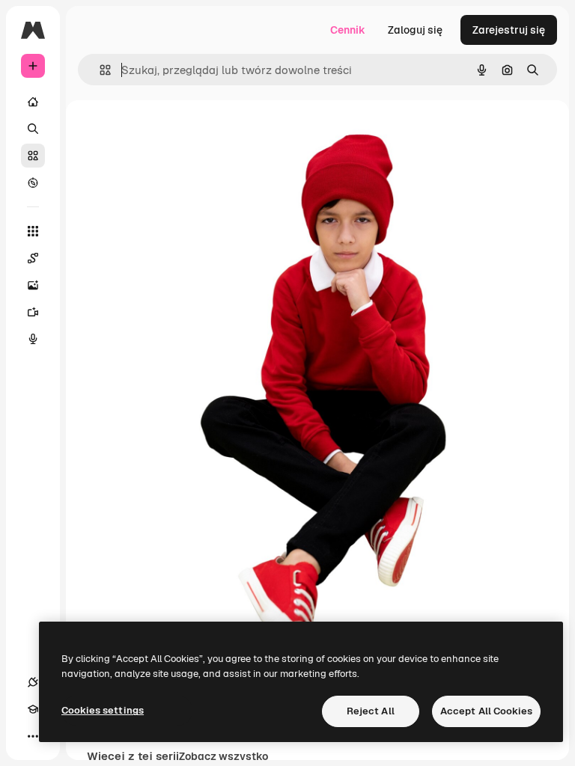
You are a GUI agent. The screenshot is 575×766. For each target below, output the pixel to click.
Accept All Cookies (486, 711)
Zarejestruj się (508, 30)
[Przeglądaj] (33, 182)
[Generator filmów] (33, 312)
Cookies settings (102, 710)
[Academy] (33, 709)
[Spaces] (33, 258)
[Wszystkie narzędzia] (33, 231)
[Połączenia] (33, 682)
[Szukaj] (33, 129)
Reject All (371, 711)
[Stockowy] (33, 156)
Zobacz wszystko (223, 756)
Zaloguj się (415, 30)
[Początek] (33, 102)
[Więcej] (33, 736)
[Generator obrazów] (33, 285)
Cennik (347, 30)
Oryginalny (245, 134)
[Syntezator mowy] (33, 339)
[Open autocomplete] (99, 70)
